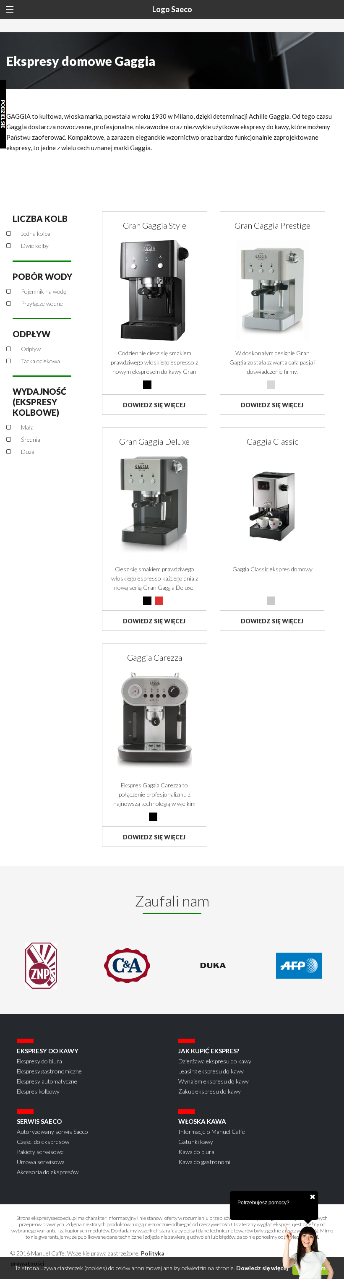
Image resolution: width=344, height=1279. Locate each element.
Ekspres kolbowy (38, 1091)
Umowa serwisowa (41, 1161)
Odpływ (31, 348)
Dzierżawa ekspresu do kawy (214, 1061)
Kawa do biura (196, 1151)
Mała (27, 427)
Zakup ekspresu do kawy (209, 1091)
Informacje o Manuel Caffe (211, 1131)
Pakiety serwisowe (40, 1151)
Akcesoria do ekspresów (47, 1171)
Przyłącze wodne (42, 303)
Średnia (30, 439)
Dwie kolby (35, 245)
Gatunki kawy (195, 1141)
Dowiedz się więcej (262, 1267)
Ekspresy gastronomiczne (49, 1071)
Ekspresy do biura (39, 1061)
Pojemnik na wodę (43, 291)
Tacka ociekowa (40, 361)
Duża (27, 451)
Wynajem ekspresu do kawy (213, 1081)
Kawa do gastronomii (205, 1161)
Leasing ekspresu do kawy (211, 1071)
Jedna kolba (35, 233)
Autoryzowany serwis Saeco (52, 1131)
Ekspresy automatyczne (47, 1081)
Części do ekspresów (43, 1141)
